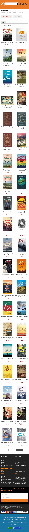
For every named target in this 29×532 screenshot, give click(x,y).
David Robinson (22, 170)
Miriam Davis (7, 275)
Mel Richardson (7, 296)
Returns (3, 464)
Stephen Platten (21, 254)
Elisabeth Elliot (7, 254)
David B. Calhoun (21, 296)
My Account (4, 476)
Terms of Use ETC (6, 483)
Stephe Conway (25, 423)
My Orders (4, 477)
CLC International (19, 464)
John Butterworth (21, 212)
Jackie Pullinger (10, 44)
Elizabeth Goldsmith (7, 65)
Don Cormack (7, 170)
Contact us (4, 460)
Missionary (21, 12)
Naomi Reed (21, 86)
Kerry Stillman (7, 317)
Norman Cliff (21, 65)
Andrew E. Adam (7, 381)
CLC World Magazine (20, 465)
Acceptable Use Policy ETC (6, 480)
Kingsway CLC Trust (20, 462)
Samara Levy (21, 359)
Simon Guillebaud (21, 149)
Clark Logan (21, 275)
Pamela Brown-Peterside (22, 317)
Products (3, 12)
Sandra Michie (22, 381)
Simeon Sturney (7, 107)
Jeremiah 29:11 (19, 484)
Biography (14, 12)
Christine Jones (4, 402)
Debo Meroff (10, 402)
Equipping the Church (20, 460)
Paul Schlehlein (22, 444)
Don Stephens (22, 402)
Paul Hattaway (7, 359)
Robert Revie (7, 444)
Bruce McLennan (21, 338)
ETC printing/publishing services (7, 466)
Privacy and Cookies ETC (7, 482)
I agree (10, 528)
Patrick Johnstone (7, 86)
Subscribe (14, 501)
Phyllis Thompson (21, 107)
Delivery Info (4, 462)
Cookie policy (17, 528)
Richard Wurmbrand (22, 128)
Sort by (3, 22)
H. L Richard (7, 338)
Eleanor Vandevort (7, 423)
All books (9, 12)
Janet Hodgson (18, 423)
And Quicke (4, 44)
